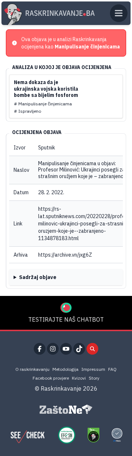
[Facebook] (39, 349)
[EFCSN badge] (67, 435)
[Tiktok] (79, 349)
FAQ (112, 369)
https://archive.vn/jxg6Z (65, 254)
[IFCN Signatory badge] (93, 435)
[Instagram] (53, 349)
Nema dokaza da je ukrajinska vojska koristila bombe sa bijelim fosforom (46, 88)
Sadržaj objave (37, 277)
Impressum (93, 369)
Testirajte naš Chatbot (66, 319)
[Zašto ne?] (66, 409)
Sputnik (46, 147)
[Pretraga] (92, 349)
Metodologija (65, 369)
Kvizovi (79, 378)
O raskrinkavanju (32, 369)
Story (94, 378)
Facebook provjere (51, 378)
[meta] (117, 435)
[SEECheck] (27, 435)
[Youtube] (66, 349)
